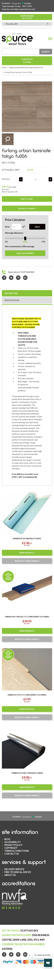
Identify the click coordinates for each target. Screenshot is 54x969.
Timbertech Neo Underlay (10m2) (27, 773)
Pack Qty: (6, 179)
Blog (7, 839)
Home (4, 68)
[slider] (25, 238)
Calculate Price (25, 253)
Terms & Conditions (16, 850)
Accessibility (12, 842)
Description (11, 293)
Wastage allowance (14, 233)
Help (37, 226)
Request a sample (27, 208)
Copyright (11, 847)
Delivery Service (14, 869)
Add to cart (27, 199)
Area (7, 226)
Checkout (27, 60)
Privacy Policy (13, 845)
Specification (11, 300)
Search (46, 51)
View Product (27, 552)
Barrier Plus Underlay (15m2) (27, 538)
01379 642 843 (27, 17)
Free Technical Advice (17, 872)
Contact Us (11, 853)
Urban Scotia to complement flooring (27, 695)
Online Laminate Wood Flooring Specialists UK (26, 68)
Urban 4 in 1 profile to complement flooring (27, 617)
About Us (10, 875)
